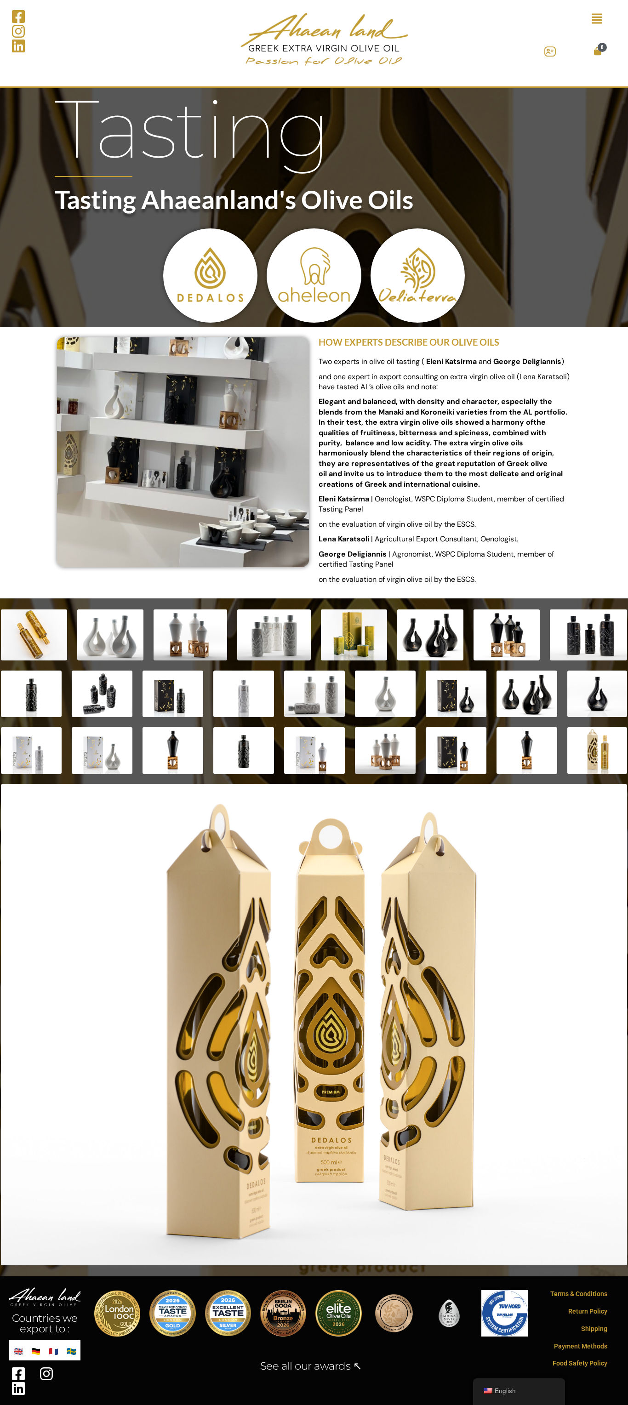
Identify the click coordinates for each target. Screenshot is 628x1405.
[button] (570, 18)
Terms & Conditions (578, 1293)
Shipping (594, 1328)
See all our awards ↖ (311, 1365)
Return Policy (587, 1311)
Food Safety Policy (580, 1363)
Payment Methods (580, 1346)
